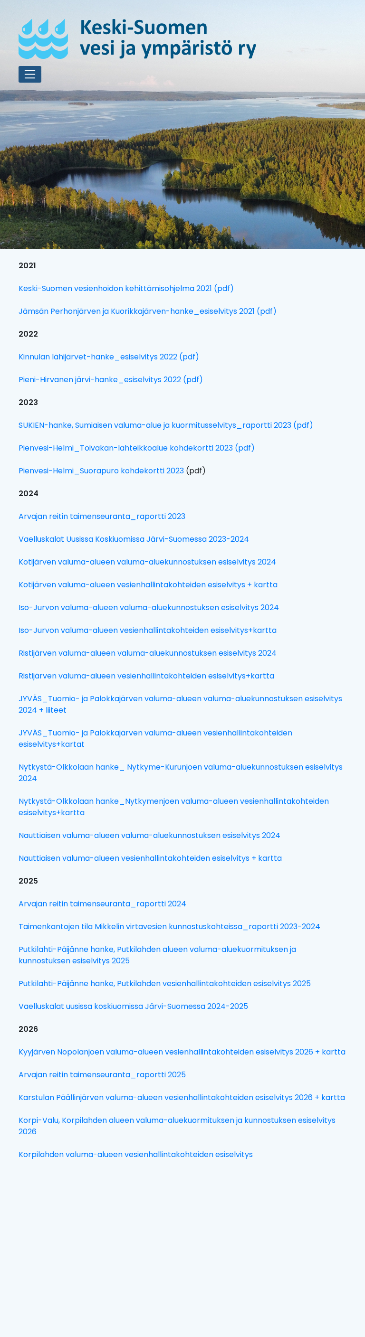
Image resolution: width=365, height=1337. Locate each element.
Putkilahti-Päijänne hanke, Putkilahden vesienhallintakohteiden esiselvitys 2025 (165, 983)
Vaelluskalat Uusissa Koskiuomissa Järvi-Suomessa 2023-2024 (134, 539)
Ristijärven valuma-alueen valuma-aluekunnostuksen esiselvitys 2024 (148, 653)
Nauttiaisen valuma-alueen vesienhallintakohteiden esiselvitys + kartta (150, 858)
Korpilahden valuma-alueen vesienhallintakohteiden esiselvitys (136, 1154)
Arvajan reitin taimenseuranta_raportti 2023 (102, 516)
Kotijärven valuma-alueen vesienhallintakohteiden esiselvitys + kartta (148, 584)
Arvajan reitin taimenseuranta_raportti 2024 (102, 903)
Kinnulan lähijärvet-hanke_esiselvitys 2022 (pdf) (109, 356)
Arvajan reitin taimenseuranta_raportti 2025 (102, 1074)
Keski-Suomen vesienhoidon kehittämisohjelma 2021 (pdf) (126, 288)
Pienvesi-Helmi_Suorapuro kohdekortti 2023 (101, 470)
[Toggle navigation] (30, 74)
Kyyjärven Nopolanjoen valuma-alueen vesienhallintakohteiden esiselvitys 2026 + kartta (182, 1051)
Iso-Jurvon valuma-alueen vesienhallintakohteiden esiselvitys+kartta (148, 630)
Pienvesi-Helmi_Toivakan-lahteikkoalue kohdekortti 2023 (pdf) (137, 448)
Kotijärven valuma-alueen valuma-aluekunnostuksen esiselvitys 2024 (147, 561)
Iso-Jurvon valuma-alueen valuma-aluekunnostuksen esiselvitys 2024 (149, 607)
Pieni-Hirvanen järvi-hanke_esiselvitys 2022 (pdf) (111, 379)
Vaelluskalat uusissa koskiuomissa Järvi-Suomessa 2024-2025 (133, 1006)
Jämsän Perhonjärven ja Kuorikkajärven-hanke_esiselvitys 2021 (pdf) (148, 311)
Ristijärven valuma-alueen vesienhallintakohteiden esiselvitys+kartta (146, 675)
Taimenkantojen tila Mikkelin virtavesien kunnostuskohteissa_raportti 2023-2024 (169, 926)
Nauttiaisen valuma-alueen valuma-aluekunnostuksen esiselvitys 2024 (149, 835)
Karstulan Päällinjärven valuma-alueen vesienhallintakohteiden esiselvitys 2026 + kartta (182, 1097)
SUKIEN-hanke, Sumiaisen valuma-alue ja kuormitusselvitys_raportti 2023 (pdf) (166, 425)
